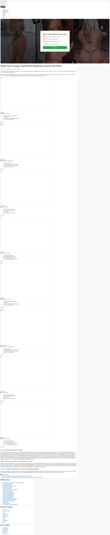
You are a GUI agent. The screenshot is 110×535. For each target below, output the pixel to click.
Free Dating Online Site (8, 491)
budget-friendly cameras (23, 454)
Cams (4, 13)
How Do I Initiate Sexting (8, 493)
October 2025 (6, 528)
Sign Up (2, 121)
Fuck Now (55, 47)
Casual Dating (6, 514)
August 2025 (5, 529)
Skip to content (4, 1)
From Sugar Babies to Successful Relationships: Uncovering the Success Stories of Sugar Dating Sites (22, 477)
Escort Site (5, 501)
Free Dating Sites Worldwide (9, 500)
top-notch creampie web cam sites (21, 456)
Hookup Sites (6, 10)
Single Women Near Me (8, 497)
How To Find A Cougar (8, 490)
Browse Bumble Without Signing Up (10, 498)
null (4, 517)
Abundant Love (4, 3)
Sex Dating (5, 519)
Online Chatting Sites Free (8, 496)
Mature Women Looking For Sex (9, 499)
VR (4, 16)
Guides (4, 515)
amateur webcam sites (9, 466)
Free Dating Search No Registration (10, 504)
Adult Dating (5, 11)
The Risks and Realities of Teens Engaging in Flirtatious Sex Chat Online (16, 475)
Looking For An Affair (7, 487)
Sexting (4, 12)
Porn (4, 15)
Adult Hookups (6, 510)
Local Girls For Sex (7, 488)
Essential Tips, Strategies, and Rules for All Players (13, 482)
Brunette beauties (24, 453)
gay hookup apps (54, 455)
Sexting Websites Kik (7, 484)
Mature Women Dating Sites (8, 492)
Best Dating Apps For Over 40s (9, 485)
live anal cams (7, 464)
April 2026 (5, 527)
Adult (4, 509)
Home (4, 9)
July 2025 (5, 531)
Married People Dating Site (8, 495)
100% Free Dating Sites (8, 483)
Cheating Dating (6, 503)
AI (3, 17)
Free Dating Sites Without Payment (10, 489)
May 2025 (5, 532)
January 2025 (5, 533)
